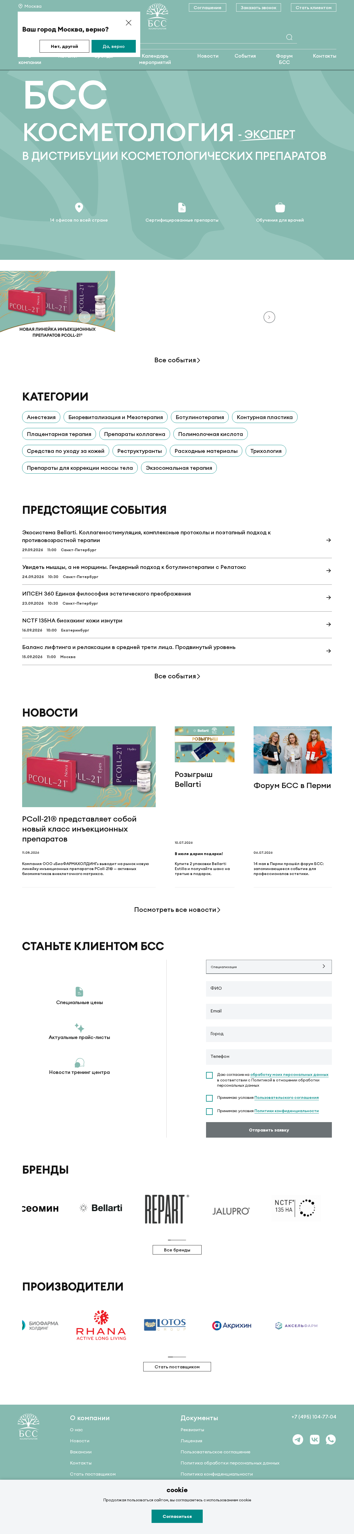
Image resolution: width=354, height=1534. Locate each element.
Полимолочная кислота (210, 433)
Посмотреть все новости (175, 909)
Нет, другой (64, 46)
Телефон (219, 1056)
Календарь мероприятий (155, 59)
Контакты (324, 56)
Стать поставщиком (177, 1366)
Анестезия (41, 417)
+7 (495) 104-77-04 (313, 1417)
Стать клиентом (314, 7)
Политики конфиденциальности (286, 1110)
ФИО (216, 988)
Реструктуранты (139, 450)
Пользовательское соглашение (215, 1452)
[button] (269, 318)
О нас (76, 1429)
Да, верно (114, 46)
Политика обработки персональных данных (230, 1463)
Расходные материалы (206, 450)
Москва (32, 6)
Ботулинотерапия (200, 417)
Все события (175, 360)
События (245, 56)
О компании (30, 59)
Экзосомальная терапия (179, 467)
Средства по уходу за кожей (66, 450)
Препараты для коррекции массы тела (80, 467)
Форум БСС (284, 59)
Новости (207, 56)
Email (216, 1011)
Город (217, 1033)
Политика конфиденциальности (217, 1474)
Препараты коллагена (134, 433)
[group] (81, 1208)
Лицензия (191, 1440)
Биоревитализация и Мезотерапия (115, 417)
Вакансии (81, 1452)
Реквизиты (192, 1429)
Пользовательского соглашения (286, 1097)
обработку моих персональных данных (289, 1074)
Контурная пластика (265, 417)
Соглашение (208, 7)
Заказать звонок (258, 7)
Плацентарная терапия (59, 433)
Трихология (266, 450)
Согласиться (177, 1516)
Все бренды (177, 1250)
